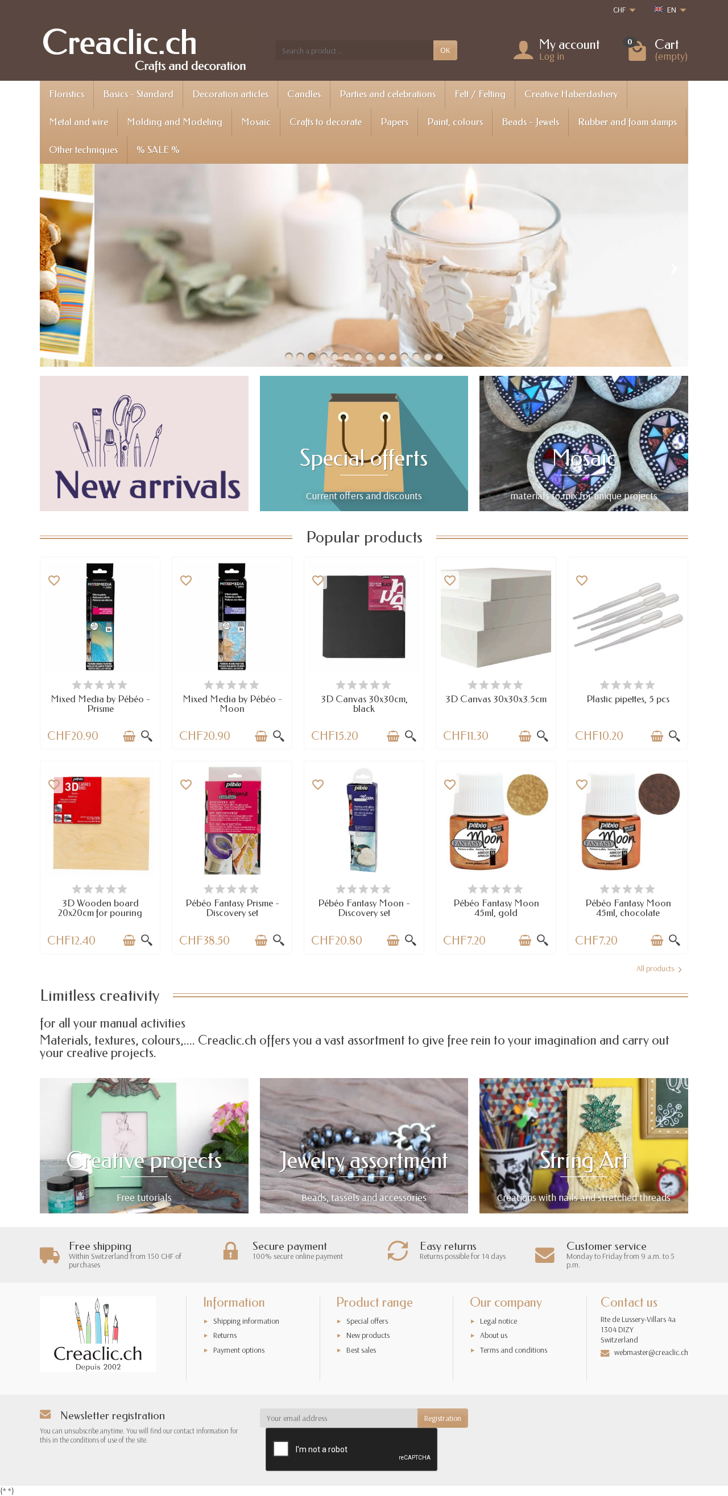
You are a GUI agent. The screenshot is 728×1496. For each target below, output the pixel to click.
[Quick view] (146, 736)
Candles (304, 94)
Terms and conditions (513, 1350)
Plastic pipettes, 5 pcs (627, 699)
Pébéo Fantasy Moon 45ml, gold (496, 908)
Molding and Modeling (174, 122)
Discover (228, 307)
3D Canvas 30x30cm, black (364, 704)
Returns (225, 1335)
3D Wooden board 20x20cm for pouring (100, 908)
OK (445, 50)
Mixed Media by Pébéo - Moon (232, 704)
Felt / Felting (480, 94)
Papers (394, 122)
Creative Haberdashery (571, 94)
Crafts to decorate (325, 122)
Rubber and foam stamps (627, 122)
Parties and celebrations (388, 94)
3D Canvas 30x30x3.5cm (496, 699)
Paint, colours (455, 122)
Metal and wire (78, 122)
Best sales (361, 1350)
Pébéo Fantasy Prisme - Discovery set (232, 908)
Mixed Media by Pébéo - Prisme (100, 704)
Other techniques (83, 149)
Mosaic (256, 122)
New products (368, 1335)
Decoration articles (230, 94)
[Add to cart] (129, 736)
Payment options (238, 1350)
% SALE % (158, 149)
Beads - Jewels (530, 122)
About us (493, 1335)
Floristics (66, 94)
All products (655, 968)
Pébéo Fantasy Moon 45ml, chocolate (628, 908)
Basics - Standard (138, 94)
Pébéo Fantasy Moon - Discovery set (364, 908)
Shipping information (246, 1321)
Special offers (367, 1321)
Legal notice (498, 1321)
